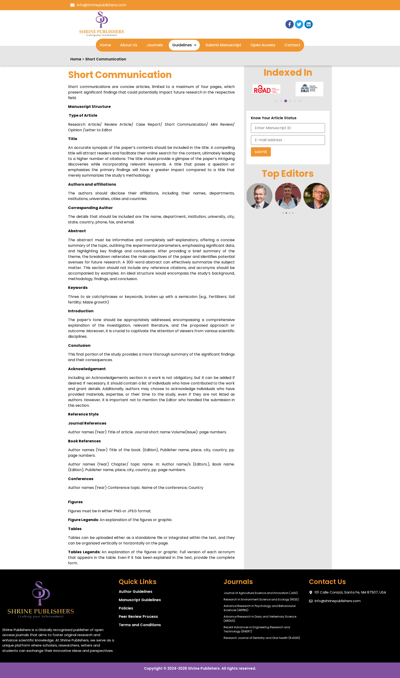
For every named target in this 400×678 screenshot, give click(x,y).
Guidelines (182, 45)
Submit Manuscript (223, 45)
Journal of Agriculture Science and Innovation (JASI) (261, 593)
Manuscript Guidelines (140, 600)
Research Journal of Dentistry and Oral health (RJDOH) (262, 638)
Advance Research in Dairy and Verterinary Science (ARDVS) (260, 619)
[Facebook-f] (289, 24)
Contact (292, 45)
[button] (184, 45)
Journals (155, 45)
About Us (128, 45)
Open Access (262, 45)
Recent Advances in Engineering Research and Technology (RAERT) (257, 629)
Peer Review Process (138, 616)
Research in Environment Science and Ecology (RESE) (261, 599)
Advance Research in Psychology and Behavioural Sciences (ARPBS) (260, 608)
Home (105, 45)
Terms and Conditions (140, 625)
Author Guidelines (135, 591)
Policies (126, 608)
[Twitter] (299, 24)
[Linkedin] (308, 24)
